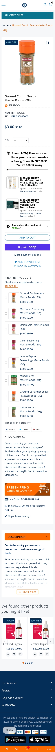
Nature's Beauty (27, 191)
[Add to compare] (20, 654)
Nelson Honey (27, 213)
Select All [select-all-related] (11, 286)
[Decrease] (15, 140)
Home (5, 25)
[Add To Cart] (8, 654)
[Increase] (26, 140)
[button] (23, 663)
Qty (7, 140)
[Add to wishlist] (14, 654)
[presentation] (5, 641)
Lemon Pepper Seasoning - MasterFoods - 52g (34, 360)
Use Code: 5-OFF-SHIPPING (23, 499)
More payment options (27, 254)
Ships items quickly (18, 516)
